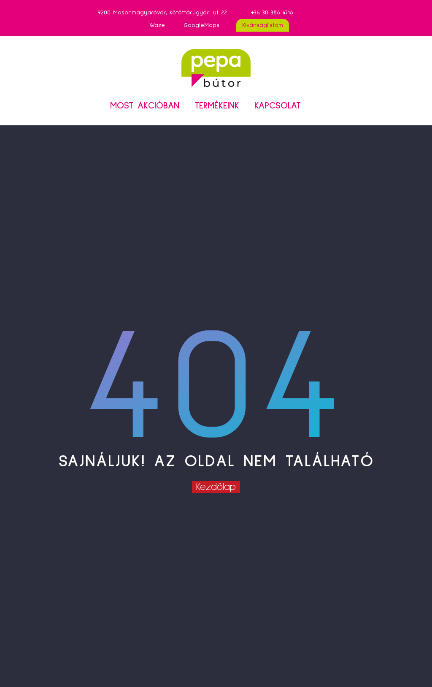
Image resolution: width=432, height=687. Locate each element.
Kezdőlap (216, 487)
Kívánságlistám (262, 25)
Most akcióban (144, 106)
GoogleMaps (201, 25)
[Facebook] (327, 12)
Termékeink (216, 106)
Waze (157, 25)
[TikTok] (339, 12)
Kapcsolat (277, 106)
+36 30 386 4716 (272, 13)
